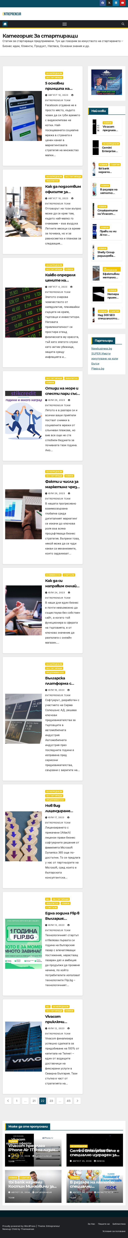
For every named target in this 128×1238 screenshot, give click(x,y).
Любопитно (52, 181)
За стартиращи (54, 77)
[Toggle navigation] (64, 23)
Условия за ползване (114, 1231)
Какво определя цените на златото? (60, 280)
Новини (69, 269)
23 (51, 1101)
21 (34, 1101)
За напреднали (54, 73)
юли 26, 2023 (57, 400)
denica (101, 1161)
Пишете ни (104, 1224)
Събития (115, 165)
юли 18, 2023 (56, 690)
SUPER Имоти (100, 353)
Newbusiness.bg (101, 348)
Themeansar (27, 1229)
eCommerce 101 (53, 575)
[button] (123, 24)
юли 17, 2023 (56, 817)
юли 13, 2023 (56, 925)
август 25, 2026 (21, 1156)
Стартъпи (69, 575)
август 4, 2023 (58, 287)
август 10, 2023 (58, 95)
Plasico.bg (97, 368)
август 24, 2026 (82, 1192)
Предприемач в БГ (55, 672)
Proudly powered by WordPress (19, 1226)
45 (68, 1101)
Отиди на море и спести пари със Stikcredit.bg (61, 393)
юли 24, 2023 (57, 592)
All (48, 899)
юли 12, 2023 (56, 1028)
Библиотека (119, 1224)
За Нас (91, 1224)
